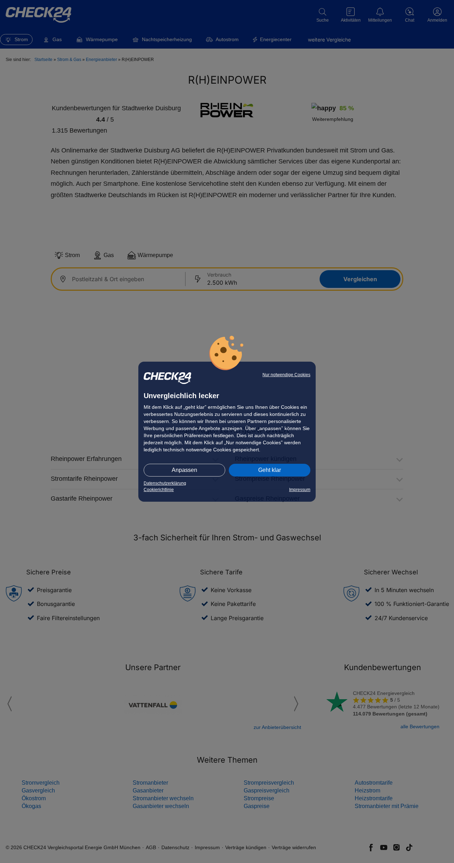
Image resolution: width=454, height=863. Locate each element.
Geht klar (269, 470)
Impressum (299, 489)
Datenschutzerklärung (165, 483)
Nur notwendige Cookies (286, 374)
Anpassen (184, 470)
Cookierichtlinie (159, 489)
